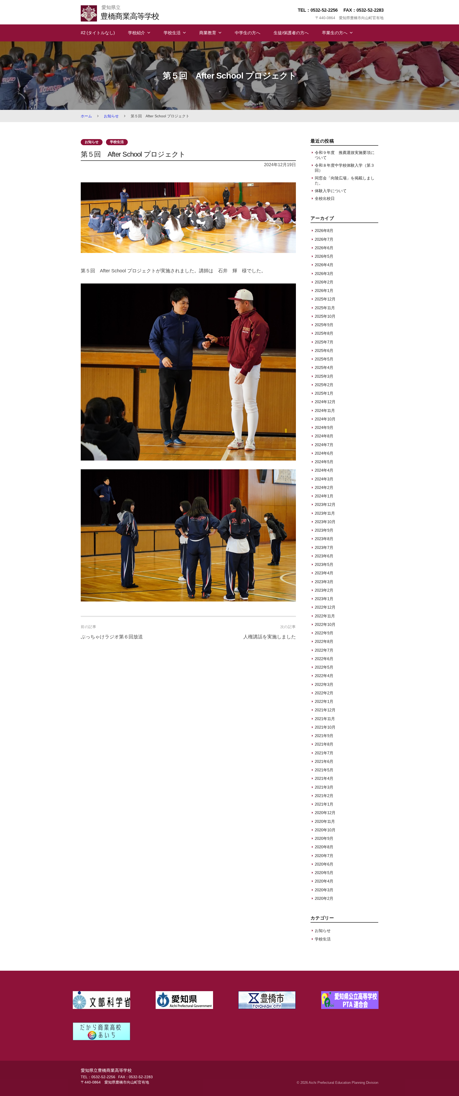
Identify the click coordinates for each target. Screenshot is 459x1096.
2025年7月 (324, 342)
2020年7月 (324, 855)
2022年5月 (324, 667)
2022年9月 (324, 633)
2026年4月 (324, 265)
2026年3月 (324, 273)
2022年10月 (325, 624)
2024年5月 (324, 461)
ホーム (86, 116)
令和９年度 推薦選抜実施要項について (345, 155)
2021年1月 (324, 804)
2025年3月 (324, 376)
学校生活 (172, 33)
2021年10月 (325, 727)
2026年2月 (324, 282)
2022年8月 (324, 641)
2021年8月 (324, 744)
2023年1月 (324, 598)
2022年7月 (324, 650)
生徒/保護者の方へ (291, 33)
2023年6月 (324, 556)
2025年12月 (325, 299)
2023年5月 (324, 564)
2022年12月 (325, 607)
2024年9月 (324, 427)
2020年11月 (325, 821)
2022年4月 (324, 675)
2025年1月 (324, 393)
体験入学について (331, 190)
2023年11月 (325, 513)
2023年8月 (324, 538)
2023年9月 (324, 530)
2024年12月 (325, 401)
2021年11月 (325, 718)
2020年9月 (324, 838)
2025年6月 (324, 350)
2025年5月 (324, 359)
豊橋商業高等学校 (129, 16)
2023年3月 (324, 581)
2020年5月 (324, 872)
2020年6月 (324, 864)
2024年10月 (325, 419)
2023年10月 (325, 521)
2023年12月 (325, 504)
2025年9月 (324, 325)
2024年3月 (324, 479)
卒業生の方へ (334, 33)
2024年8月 (324, 436)
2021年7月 (324, 753)
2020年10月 (325, 830)
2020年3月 (324, 890)
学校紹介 (136, 33)
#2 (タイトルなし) (98, 33)
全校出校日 (325, 198)
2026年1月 (324, 290)
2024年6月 (324, 453)
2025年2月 (324, 384)
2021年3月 (324, 787)
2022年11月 (325, 616)
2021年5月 (324, 770)
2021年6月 (324, 761)
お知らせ (111, 116)
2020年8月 (324, 847)
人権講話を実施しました (269, 636)
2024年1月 (324, 496)
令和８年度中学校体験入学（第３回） (345, 167)
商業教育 (207, 33)
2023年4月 (324, 573)
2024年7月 (324, 444)
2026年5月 (324, 256)
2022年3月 (324, 684)
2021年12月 (325, 710)
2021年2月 (324, 795)
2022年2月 (324, 693)
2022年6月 (324, 658)
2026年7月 (324, 239)
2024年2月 (324, 487)
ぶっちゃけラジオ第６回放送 (112, 636)
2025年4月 (324, 367)
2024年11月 (325, 410)
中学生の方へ (247, 33)
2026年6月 (324, 248)
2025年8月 (324, 333)
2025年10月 (325, 316)
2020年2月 (324, 898)
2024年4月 (324, 470)
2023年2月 (324, 590)
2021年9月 (324, 735)
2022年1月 (324, 701)
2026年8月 (324, 230)
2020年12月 (325, 812)
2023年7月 (324, 547)
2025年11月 (325, 308)
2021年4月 (324, 778)
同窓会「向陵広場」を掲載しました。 (345, 180)
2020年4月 (324, 881)
